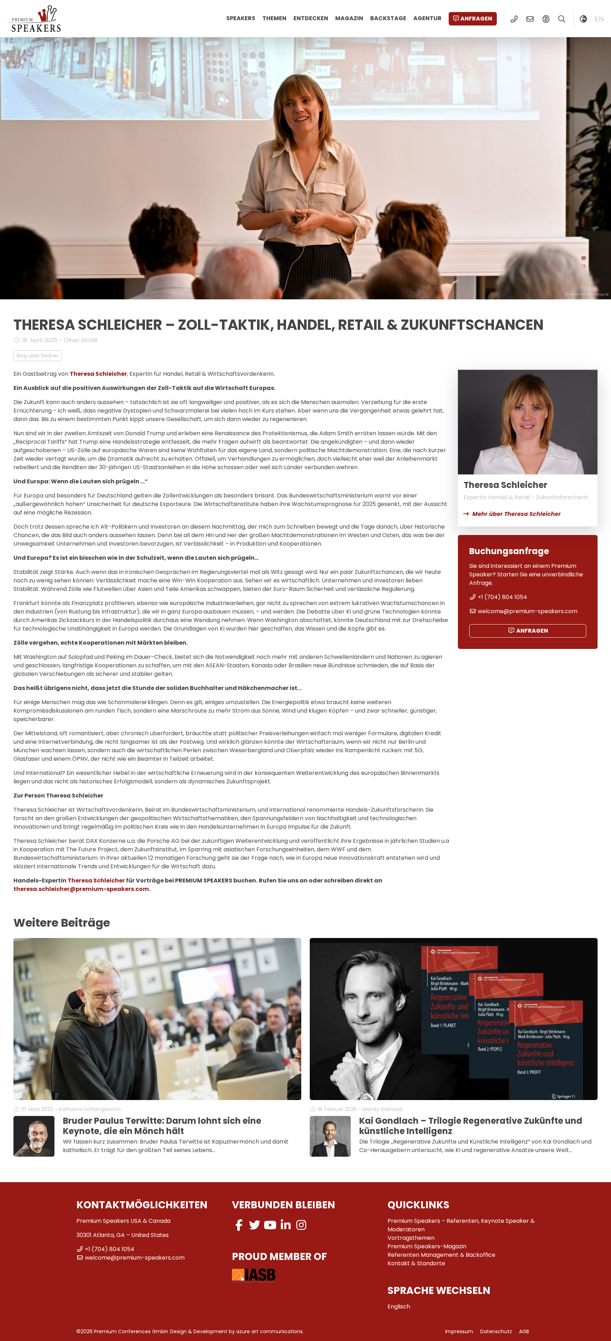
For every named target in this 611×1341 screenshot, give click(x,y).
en (599, 19)
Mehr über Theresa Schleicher (516, 514)
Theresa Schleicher (98, 374)
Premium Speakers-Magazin (427, 1246)
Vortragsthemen (411, 1238)
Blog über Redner (37, 355)
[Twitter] (255, 1225)
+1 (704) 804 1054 (502, 597)
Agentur (427, 18)
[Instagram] (301, 1225)
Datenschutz (496, 1331)
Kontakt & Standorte (416, 1263)
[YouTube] (270, 1225)
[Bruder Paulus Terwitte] (33, 1136)
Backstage (388, 18)
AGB (524, 1331)
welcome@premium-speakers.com (527, 611)
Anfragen (476, 19)
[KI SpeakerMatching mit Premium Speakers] (545, 19)
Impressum (459, 1331)
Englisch (399, 1306)
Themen (274, 18)
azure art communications (269, 1331)
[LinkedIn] (286, 1225)
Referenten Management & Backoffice (441, 1255)
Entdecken (310, 18)
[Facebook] (239, 1225)
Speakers (240, 18)
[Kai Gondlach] (330, 1136)
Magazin (349, 18)
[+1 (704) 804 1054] (514, 19)
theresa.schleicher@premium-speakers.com (81, 889)
